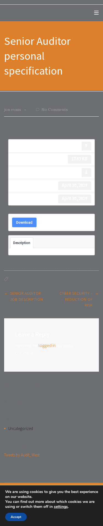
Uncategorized (20, 428)
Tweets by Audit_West (22, 454)
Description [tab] (21, 242)
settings (61, 506)
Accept (16, 517)
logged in (46, 345)
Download (24, 222)
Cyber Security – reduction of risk (76, 299)
